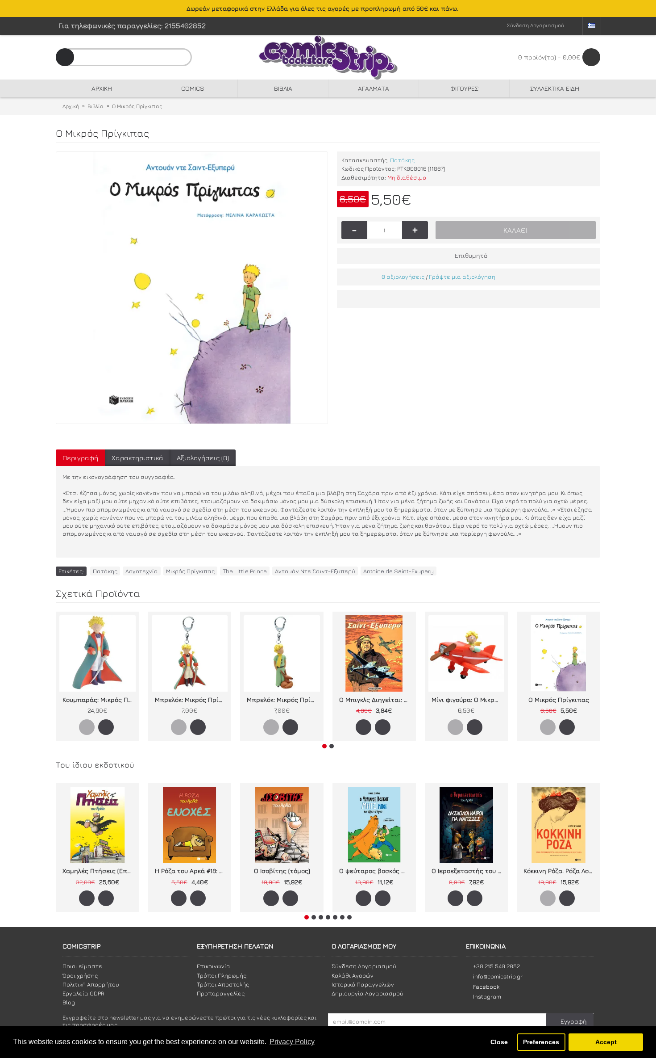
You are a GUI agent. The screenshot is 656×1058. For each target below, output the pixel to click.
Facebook (486, 986)
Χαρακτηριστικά (137, 458)
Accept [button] (606, 1041)
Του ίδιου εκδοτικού (95, 764)
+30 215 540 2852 (496, 966)
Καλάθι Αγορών (353, 975)
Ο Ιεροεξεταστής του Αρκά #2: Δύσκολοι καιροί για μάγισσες (468, 870)
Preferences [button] (541, 1041)
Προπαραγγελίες (221, 993)
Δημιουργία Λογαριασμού (367, 993)
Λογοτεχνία (141, 571)
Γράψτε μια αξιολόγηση (462, 276)
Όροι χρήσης (80, 975)
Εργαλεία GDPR (83, 993)
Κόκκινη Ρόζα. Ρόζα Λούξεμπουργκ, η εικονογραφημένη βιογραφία (560, 870)
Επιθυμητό (471, 255)
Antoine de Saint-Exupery (398, 571)
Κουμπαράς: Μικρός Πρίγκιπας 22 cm (99, 699)
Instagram (487, 996)
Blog (68, 1002)
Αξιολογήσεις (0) (203, 458)
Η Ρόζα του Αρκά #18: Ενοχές (191, 870)
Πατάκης (402, 160)
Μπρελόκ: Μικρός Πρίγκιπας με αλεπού (283, 699)
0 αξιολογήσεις (403, 276)
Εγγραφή (574, 1021)
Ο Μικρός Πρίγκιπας (558, 699)
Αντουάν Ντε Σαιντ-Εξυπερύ (315, 571)
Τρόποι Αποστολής (223, 984)
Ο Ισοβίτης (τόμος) (282, 870)
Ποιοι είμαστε (82, 966)
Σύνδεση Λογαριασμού (364, 966)
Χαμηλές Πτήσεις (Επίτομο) (99, 870)
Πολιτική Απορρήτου (90, 984)
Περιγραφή (80, 458)
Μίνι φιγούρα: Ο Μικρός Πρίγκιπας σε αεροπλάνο (468, 699)
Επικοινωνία (213, 966)
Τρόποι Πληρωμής (221, 975)
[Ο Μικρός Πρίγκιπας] (192, 287)
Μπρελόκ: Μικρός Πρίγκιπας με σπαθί (191, 699)
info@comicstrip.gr (498, 976)
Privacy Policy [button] (292, 1041)
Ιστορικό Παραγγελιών (363, 984)
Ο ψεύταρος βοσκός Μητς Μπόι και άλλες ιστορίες (375, 870)
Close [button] (499, 1041)
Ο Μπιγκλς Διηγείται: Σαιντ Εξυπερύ (375, 699)
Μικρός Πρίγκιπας (190, 571)
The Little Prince (245, 571)
